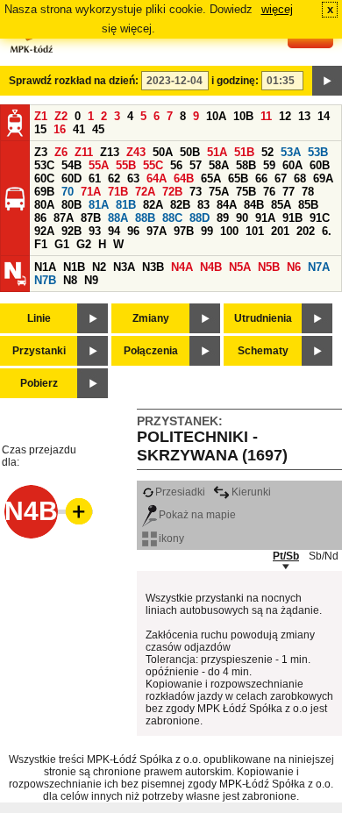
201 (280, 231)
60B (320, 165)
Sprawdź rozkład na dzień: (74, 81)
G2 (83, 244)
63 (133, 178)
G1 (61, 244)
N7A (319, 267)
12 (285, 116)
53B (318, 152)
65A (211, 178)
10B (243, 116)
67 (280, 178)
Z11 (84, 152)
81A (99, 204)
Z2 (61, 116)
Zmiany (150, 318)
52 (267, 152)
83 (203, 204)
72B (172, 191)
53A (291, 152)
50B (190, 152)
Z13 (109, 152)
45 (98, 129)
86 (40, 218)
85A (281, 204)
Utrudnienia (263, 318)
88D (199, 218)
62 (114, 178)
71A (91, 191)
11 (266, 116)
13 (304, 116)
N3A (124, 267)
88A (118, 218)
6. (326, 231)
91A (265, 218)
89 (223, 218)
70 (67, 191)
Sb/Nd (323, 556)
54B (71, 165)
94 (114, 231)
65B (238, 178)
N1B (74, 267)
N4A (182, 267)
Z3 (40, 152)
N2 (99, 267)
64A (156, 178)
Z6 (61, 152)
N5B (269, 267)
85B (308, 204)
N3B (153, 267)
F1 (40, 244)
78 (308, 191)
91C (320, 218)
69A (323, 178)
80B (71, 204)
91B (292, 218)
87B (91, 218)
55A (99, 165)
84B (254, 204)
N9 (91, 280)
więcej (277, 9)
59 (269, 165)
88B (145, 218)
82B (180, 204)
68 (300, 178)
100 (229, 231)
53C (44, 165)
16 (59, 129)
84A (227, 204)
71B (118, 191)
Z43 (136, 152)
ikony (171, 538)
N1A (45, 267)
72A (145, 191)
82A (153, 204)
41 (79, 129)
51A (217, 152)
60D (71, 178)
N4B (211, 267)
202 (305, 231)
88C (172, 218)
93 (95, 231)
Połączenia (151, 351)
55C (153, 165)
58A (219, 165)
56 (176, 165)
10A (216, 116)
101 (255, 231)
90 (242, 218)
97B (184, 231)
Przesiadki (180, 492)
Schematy (263, 351)
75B (246, 191)
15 (40, 129)
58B (246, 165)
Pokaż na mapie (197, 515)
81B (126, 204)
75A (219, 191)
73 (195, 191)
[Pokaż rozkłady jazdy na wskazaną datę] (327, 81)
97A (156, 231)
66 (261, 178)
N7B (45, 280)
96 (133, 231)
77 (288, 191)
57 (195, 165)
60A (292, 165)
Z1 (40, 116)
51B (244, 152)
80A (44, 204)
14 (323, 116)
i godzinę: (235, 81)
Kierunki (251, 492)
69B (44, 191)
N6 (294, 267)
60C (44, 178)
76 (269, 191)
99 (207, 231)
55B (126, 165)
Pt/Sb (286, 556)
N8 (70, 280)
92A (44, 231)
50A (163, 152)
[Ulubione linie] (73, 511)
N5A (240, 267)
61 (95, 178)
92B (71, 231)
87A (63, 218)
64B (184, 178)
